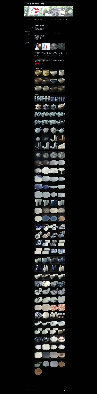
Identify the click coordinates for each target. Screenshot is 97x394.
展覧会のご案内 (36, 19)
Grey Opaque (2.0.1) (29, 390)
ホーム (27, 19)
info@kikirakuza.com (55, 55)
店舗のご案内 (31, 19)
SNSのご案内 (52, 19)
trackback (27, 42)
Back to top (71, 389)
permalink (27, 43)
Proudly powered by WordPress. (69, 390)
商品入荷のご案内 (42, 19)
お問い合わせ (65, 19)
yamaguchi (30, 28)
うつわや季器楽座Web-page (35, 4)
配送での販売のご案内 (58, 19)
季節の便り (47, 19)
